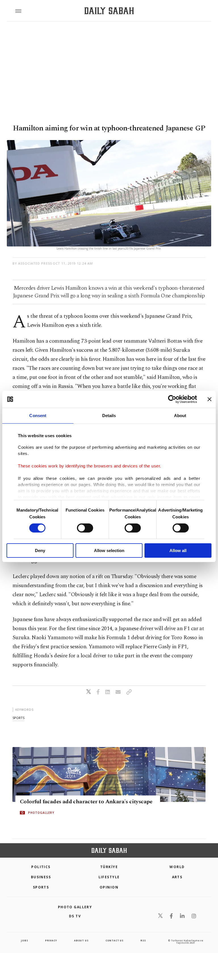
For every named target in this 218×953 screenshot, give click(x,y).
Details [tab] (109, 415)
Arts (177, 877)
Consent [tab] (37, 415)
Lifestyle (109, 877)
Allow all (177, 550)
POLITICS (41, 866)
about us (81, 940)
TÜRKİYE (109, 866)
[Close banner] (209, 399)
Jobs (24, 940)
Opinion (109, 887)
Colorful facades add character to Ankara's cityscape (86, 801)
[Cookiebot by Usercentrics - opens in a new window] (172, 399)
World (177, 866)
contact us (114, 940)
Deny (40, 550)
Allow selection (109, 550)
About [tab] (180, 415)
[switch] (85, 528)
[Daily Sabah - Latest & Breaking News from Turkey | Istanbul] (109, 10)
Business (41, 877)
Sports (41, 887)
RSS (143, 940)
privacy (51, 940)
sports (18, 718)
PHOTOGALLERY (41, 813)
